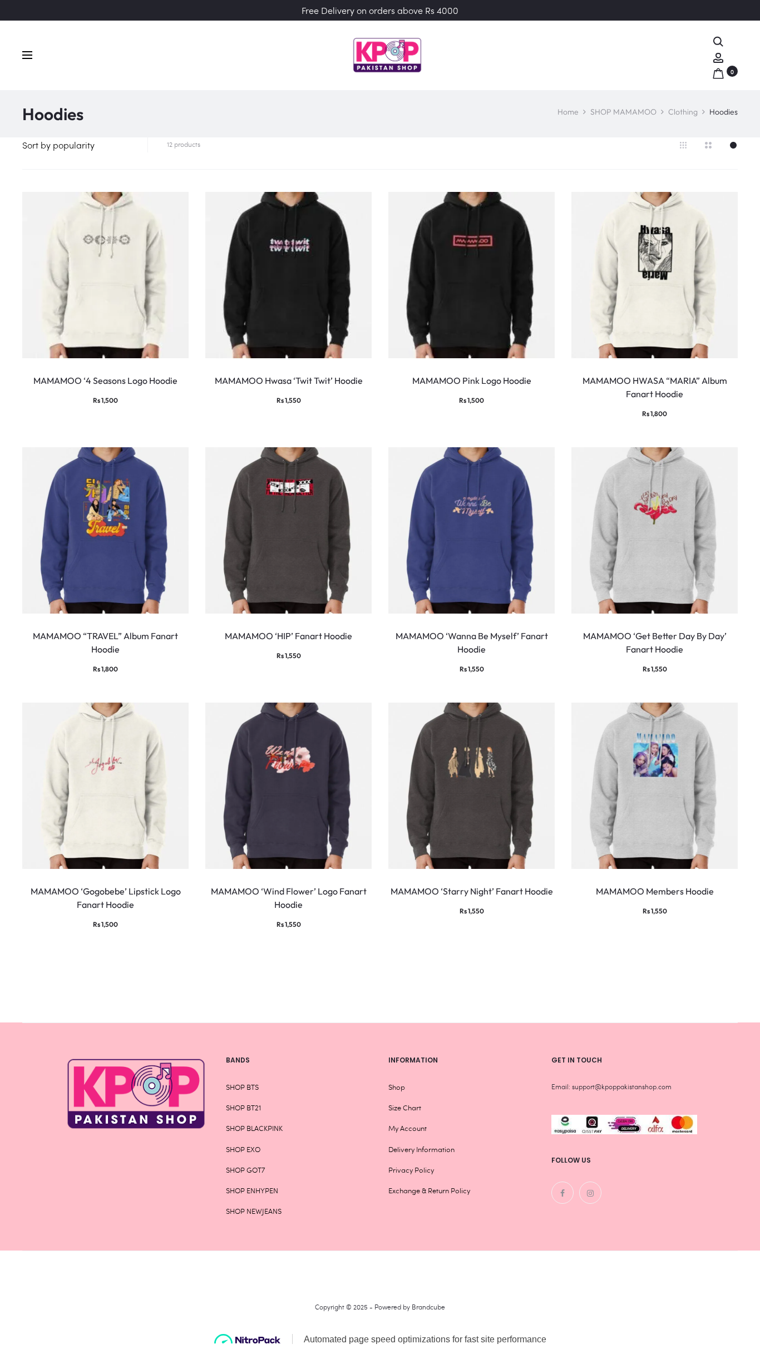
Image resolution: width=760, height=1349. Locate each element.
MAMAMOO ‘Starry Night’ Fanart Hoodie (472, 891)
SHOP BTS (242, 1087)
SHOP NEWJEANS (254, 1211)
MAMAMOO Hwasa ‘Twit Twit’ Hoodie (289, 380)
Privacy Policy (411, 1170)
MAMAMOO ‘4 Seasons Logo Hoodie (105, 380)
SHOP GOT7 (245, 1170)
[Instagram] (590, 1193)
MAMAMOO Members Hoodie (655, 891)
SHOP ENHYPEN (252, 1190)
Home (568, 112)
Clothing (683, 112)
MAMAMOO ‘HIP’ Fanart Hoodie (288, 635)
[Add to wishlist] (175, 206)
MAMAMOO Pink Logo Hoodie (471, 380)
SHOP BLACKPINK (254, 1128)
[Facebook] (562, 1193)
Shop (396, 1087)
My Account (407, 1128)
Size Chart (404, 1108)
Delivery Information (421, 1149)
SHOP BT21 (243, 1108)
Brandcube (428, 1306)
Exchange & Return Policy (429, 1190)
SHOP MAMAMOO (623, 112)
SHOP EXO (243, 1149)
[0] (718, 71)
